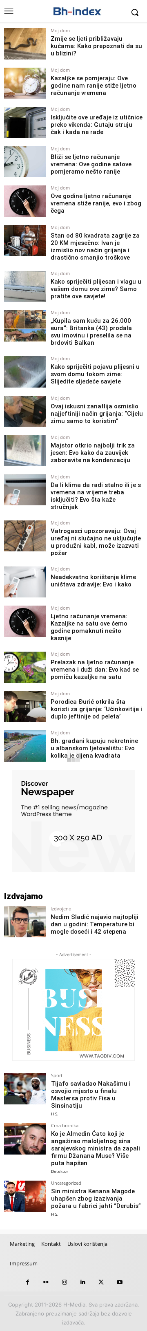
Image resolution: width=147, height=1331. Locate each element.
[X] (101, 1282)
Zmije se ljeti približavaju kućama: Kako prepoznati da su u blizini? (96, 46)
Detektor (59, 1171)
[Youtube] (119, 1282)
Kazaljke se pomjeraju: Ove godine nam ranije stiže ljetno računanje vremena (93, 86)
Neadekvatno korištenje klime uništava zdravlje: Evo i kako (93, 580)
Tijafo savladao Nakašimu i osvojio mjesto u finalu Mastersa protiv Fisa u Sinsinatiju (91, 1094)
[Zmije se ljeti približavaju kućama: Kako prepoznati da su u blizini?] (25, 43)
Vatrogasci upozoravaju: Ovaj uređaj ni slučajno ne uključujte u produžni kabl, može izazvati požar (96, 542)
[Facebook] (27, 1282)
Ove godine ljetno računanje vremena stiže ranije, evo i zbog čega (96, 203)
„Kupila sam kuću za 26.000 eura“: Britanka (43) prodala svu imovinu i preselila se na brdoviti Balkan (91, 331)
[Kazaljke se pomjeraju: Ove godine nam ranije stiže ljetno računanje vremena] (25, 83)
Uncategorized (66, 1183)
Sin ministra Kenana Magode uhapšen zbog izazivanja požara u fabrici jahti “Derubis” (96, 1199)
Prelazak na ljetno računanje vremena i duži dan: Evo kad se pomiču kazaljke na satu (95, 670)
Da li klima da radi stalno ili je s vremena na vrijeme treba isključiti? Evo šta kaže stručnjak (96, 496)
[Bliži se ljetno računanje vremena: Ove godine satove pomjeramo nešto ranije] (25, 162)
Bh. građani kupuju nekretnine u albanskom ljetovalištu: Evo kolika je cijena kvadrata (94, 748)
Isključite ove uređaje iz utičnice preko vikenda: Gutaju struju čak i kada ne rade (97, 125)
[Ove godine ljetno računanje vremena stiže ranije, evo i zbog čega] (25, 201)
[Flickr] (46, 1282)
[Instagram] (64, 1282)
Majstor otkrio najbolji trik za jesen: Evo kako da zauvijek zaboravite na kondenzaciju (93, 453)
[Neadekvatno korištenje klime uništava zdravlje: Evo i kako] (25, 582)
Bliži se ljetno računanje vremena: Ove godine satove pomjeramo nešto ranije (91, 164)
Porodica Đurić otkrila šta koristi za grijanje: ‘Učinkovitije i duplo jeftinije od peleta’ (96, 709)
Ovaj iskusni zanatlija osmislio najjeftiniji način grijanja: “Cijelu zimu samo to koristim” (97, 414)
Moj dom (60, 30)
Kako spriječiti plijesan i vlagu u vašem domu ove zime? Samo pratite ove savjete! (96, 289)
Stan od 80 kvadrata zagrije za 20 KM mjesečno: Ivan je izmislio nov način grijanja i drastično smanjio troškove (95, 246)
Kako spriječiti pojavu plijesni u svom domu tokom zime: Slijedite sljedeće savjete (95, 374)
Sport (56, 1075)
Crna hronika (64, 1125)
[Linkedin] (83, 1282)
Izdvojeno (61, 908)
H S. (54, 1114)
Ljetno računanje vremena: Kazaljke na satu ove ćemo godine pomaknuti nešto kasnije (89, 627)
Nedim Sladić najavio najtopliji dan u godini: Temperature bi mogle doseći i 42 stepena (94, 924)
